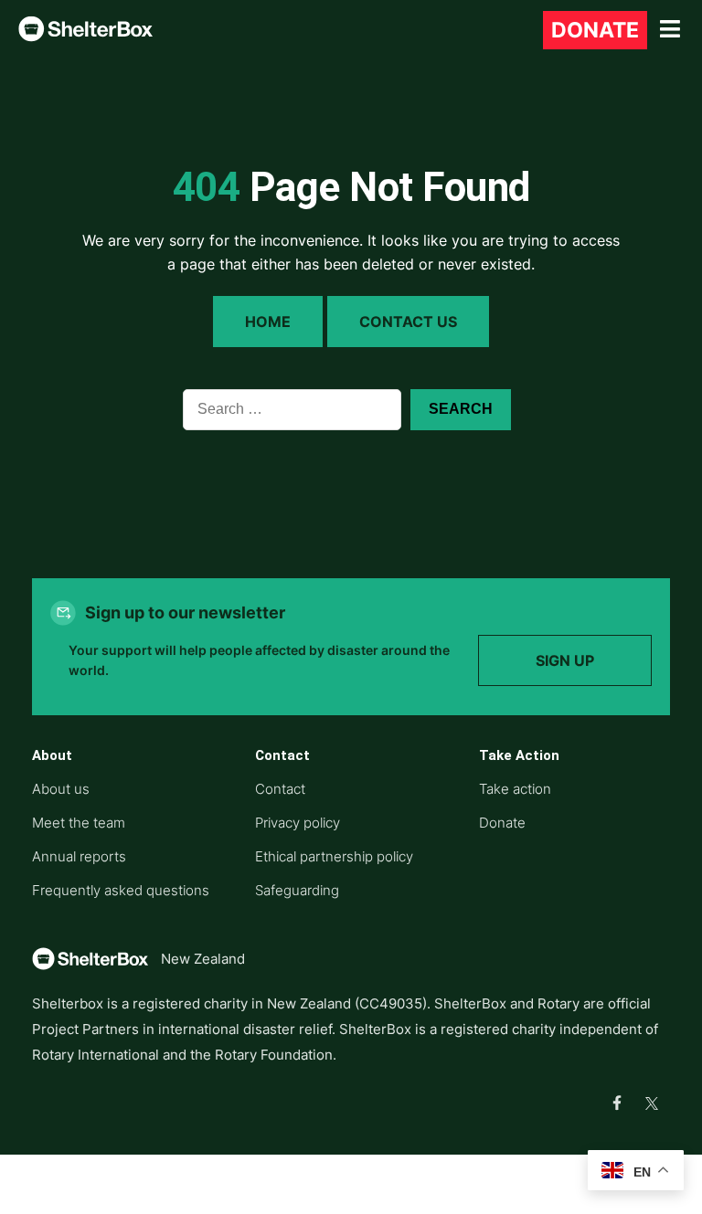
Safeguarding (297, 890)
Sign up (565, 660)
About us (61, 788)
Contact (280, 788)
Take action (515, 788)
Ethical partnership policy (334, 856)
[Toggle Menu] (670, 29)
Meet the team (78, 822)
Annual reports (79, 856)
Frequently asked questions (120, 890)
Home (268, 321)
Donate (595, 30)
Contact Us (408, 321)
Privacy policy (297, 822)
